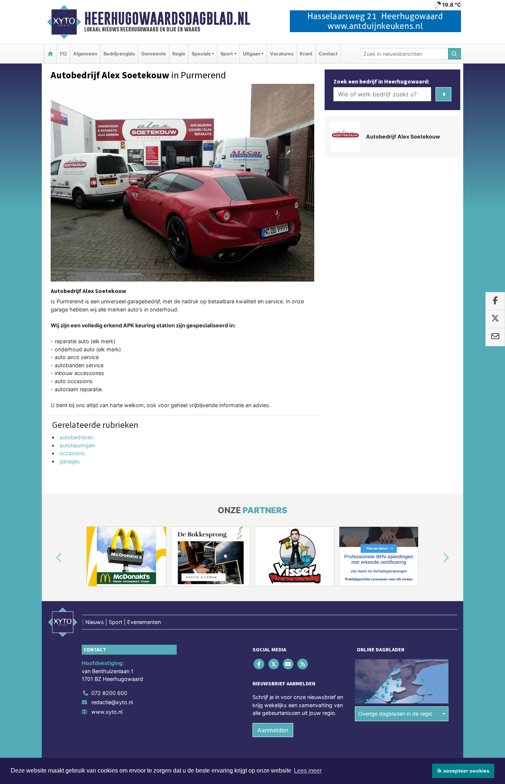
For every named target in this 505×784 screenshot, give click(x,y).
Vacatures (282, 54)
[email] (495, 337)
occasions (72, 453)
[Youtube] (288, 664)
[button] (51, 558)
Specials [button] (201, 54)
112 (63, 54)
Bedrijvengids (119, 54)
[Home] (50, 53)
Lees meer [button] (308, 770)
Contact (328, 54)
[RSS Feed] (303, 664)
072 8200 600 (109, 693)
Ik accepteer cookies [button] (463, 771)
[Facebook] (260, 664)
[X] (274, 664)
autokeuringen (77, 445)
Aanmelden (272, 730)
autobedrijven (76, 437)
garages (70, 461)
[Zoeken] (454, 53)
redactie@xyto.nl (112, 702)
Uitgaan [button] (251, 54)
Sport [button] (226, 54)
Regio (178, 54)
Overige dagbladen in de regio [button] (395, 713)
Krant (306, 54)
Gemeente (153, 54)
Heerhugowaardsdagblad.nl (167, 18)
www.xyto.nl (106, 712)
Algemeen (85, 54)
